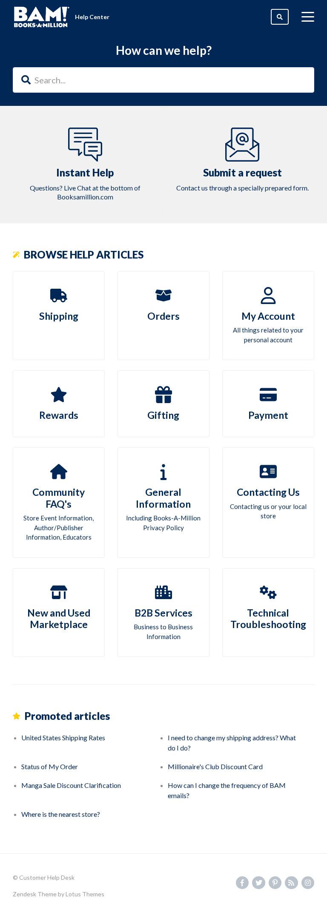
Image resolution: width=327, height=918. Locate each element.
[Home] (42, 17)
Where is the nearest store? (60, 814)
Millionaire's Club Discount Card (215, 766)
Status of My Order (49, 766)
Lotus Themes (85, 894)
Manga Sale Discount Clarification (71, 785)
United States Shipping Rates (63, 737)
